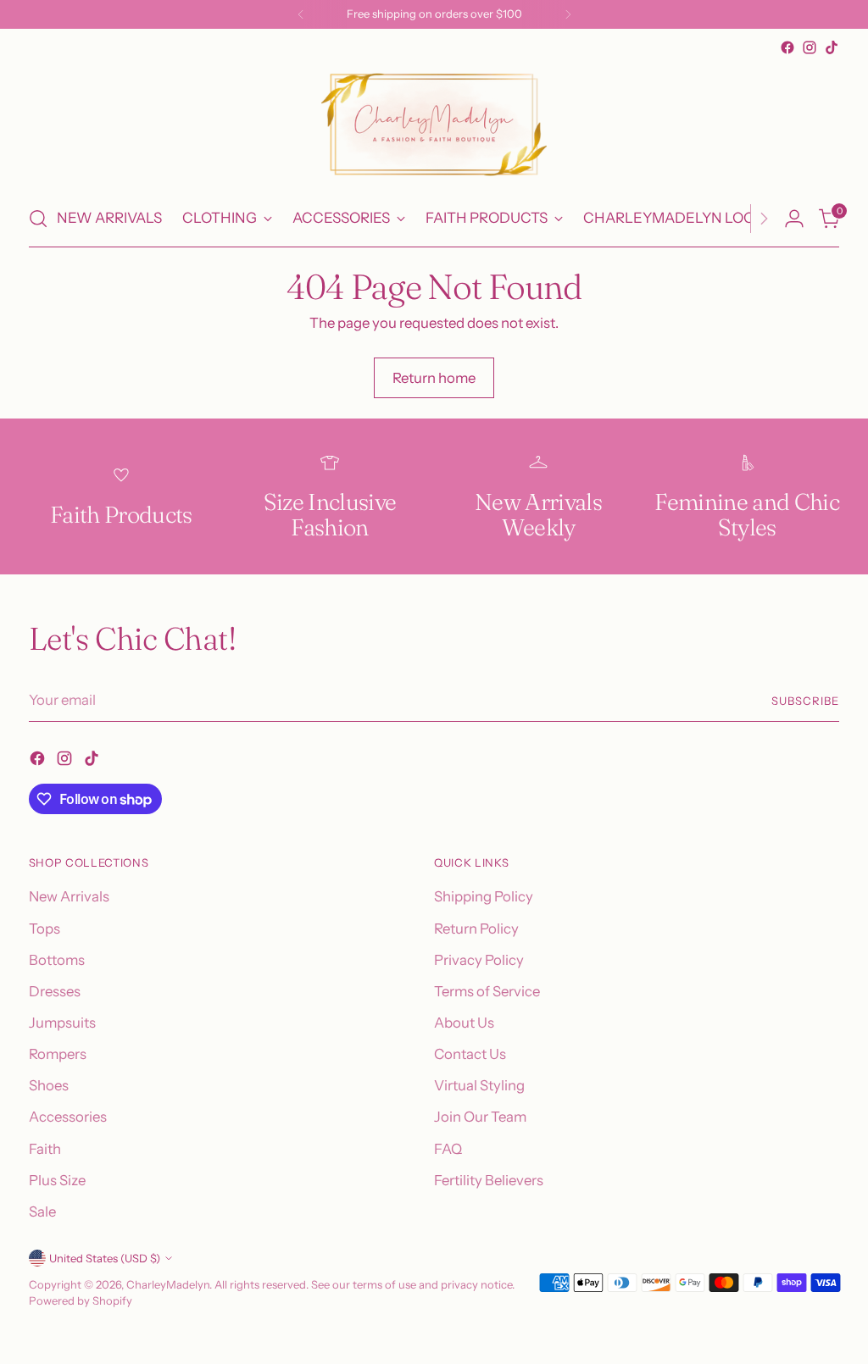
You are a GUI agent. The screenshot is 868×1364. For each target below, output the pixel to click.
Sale (42, 1211)
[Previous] (301, 14)
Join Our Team (480, 1116)
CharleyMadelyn (167, 1284)
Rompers (57, 1053)
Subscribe (805, 700)
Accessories (68, 1116)
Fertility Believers (488, 1180)
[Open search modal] (38, 219)
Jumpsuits (62, 1022)
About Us (464, 1022)
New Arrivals (69, 896)
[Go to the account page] (794, 219)
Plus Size (57, 1180)
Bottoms (57, 959)
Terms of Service (487, 991)
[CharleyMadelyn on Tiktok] (831, 47)
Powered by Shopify (80, 1300)
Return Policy (476, 928)
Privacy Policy (479, 959)
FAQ (448, 1148)
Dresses (55, 991)
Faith (45, 1148)
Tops (44, 928)
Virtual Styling (479, 1085)
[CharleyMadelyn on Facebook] (787, 47)
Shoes (49, 1085)
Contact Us (470, 1053)
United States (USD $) (104, 1258)
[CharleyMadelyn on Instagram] (809, 47)
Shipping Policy (483, 896)
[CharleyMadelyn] (434, 124)
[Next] (568, 14)
